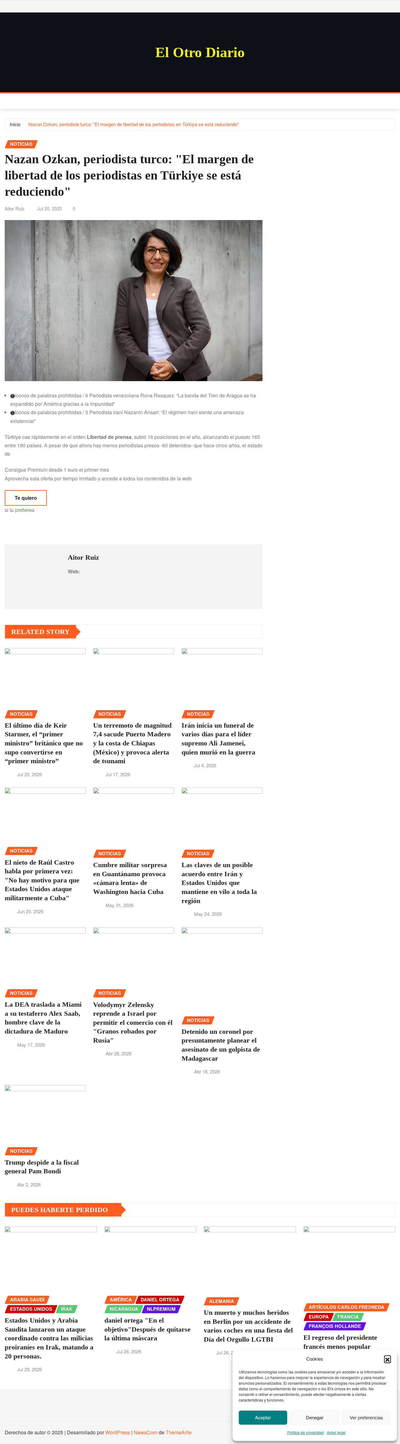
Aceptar (263, 1417)
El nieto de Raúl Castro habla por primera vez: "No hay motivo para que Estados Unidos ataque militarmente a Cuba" (42, 880)
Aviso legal (336, 1432)
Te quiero (26, 497)
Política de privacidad (305, 1432)
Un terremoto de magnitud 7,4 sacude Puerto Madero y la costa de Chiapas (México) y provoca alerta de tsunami (132, 743)
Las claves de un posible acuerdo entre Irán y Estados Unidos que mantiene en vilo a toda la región (219, 882)
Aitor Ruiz (15, 208)
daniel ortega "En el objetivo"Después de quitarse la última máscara (147, 1329)
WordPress (117, 1432)
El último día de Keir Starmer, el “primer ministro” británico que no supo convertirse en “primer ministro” (44, 743)
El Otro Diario (200, 52)
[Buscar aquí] (393, 101)
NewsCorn (146, 1432)
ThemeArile (179, 1432)
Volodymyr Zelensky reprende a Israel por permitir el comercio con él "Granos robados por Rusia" (132, 1022)
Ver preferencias (366, 1417)
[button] (387, 1359)
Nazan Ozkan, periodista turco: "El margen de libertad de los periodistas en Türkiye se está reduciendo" (133, 124)
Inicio (15, 124)
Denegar (314, 1417)
